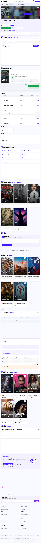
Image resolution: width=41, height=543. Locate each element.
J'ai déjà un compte (17, 464)
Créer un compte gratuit (8, 464)
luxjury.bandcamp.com (11, 314)
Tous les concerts (23, 529)
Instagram (8, 494)
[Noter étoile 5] (10, 33)
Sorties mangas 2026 (4, 520)
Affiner (5, 41)
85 (19, 229)
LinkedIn (3, 494)
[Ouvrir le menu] (1, 1)
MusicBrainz (7, 317)
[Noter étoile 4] (9, 33)
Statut (38, 535)
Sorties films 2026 (3, 506)
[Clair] (12, 541)
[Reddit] (37, 34)
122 (19, 205)
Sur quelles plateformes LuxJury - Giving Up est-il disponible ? (13, 434)
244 (16, 205)
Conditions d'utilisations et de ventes (6, 535)
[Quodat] (2, 486)
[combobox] (18, 1)
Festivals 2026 (23, 528)
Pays (15, 41)
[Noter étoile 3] (7, 33)
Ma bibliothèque (36, 71)
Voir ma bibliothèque (34, 88)
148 (30, 205)
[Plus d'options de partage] (38, 34)
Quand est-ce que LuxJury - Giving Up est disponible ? (12, 429)
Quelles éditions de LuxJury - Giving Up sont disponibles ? (13, 451)
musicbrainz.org (11, 312)
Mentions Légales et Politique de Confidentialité (21, 535)
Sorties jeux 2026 (24, 506)
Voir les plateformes (12, 30)
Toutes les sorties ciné (4, 509)
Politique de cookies (33, 535)
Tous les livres (3, 529)
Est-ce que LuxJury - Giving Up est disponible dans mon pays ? (14, 448)
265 (3, 229)
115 (32, 205)
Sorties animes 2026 (24, 514)
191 (3, 205)
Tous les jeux (23, 509)
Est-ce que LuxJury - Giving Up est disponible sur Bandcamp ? (13, 445)
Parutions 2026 (3, 526)
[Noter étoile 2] (6, 33)
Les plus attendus (3, 507)
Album (38, 7)
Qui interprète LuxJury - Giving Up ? (9, 442)
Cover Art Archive (12, 317)
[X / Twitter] (31, 34)
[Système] (10, 541)
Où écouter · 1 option (29, 13)
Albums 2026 (23, 520)
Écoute (38, 100)
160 (6, 229)
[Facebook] (33, 34)
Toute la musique (24, 523)
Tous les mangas (3, 523)
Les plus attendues (4, 514)
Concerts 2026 (23, 526)
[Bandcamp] (7, 30)
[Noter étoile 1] (5, 33)
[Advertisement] (20, 56)
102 (6, 205)
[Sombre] (14, 541)
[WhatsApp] (35, 34)
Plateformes (10, 41)
